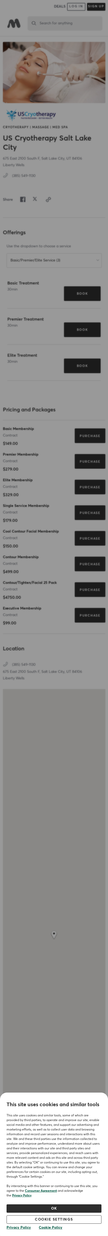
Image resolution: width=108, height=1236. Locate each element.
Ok (54, 1208)
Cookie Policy (50, 1227)
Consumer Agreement (41, 1191)
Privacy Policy (21, 1195)
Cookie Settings (54, 1219)
